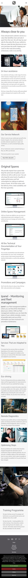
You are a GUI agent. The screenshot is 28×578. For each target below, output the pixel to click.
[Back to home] (14, 3)
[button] (26, 3)
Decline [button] (14, 569)
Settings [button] (14, 572)
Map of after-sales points (8, 157)
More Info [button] (14, 575)
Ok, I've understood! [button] (14, 565)
